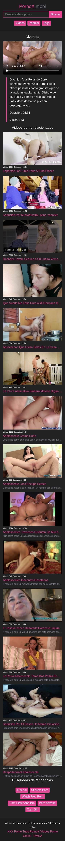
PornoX (32, 6)
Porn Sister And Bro (22, 803)
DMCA (38, 835)
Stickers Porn (39, 790)
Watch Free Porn (32, 796)
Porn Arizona (47, 803)
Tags (46, 23)
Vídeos (20, 23)
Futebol (22, 790)
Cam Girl (32, 809)
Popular (34, 23)
